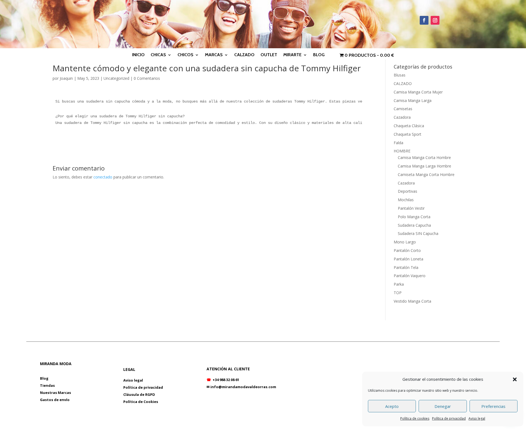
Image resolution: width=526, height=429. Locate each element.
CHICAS (158, 55)
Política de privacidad (449, 418)
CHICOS (185, 55)
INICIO (138, 55)
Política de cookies (414, 418)
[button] (515, 379)
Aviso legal (476, 418)
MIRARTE (292, 55)
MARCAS (214, 55)
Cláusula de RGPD (139, 394)
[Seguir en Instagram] (435, 20)
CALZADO (244, 55)
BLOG (319, 55)
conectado (102, 177)
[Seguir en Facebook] (424, 20)
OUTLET (269, 55)
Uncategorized (116, 78)
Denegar (442, 406)
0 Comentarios (147, 78)
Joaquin (66, 78)
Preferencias (493, 406)
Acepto (392, 406)
